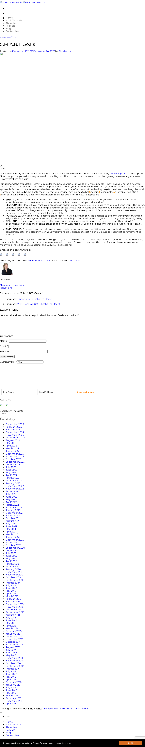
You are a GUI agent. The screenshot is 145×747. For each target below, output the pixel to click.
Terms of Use (67, 708)
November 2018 (15, 607)
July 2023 (11, 467)
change (3, 37)
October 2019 (13, 577)
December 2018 (15, 604)
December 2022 (15, 486)
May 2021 (11, 529)
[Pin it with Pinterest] (14, 255)
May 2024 (11, 443)
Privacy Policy (50, 708)
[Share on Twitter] (8, 255)
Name (4, 341)
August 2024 (13, 440)
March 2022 (12, 504)
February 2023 (14, 480)
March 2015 (12, 695)
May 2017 (11, 655)
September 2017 (15, 644)
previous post (117, 173)
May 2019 (11, 590)
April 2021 (11, 531)
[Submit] (1, 417)
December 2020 (15, 539)
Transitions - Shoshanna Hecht (34, 299)
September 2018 (15, 612)
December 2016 (15, 658)
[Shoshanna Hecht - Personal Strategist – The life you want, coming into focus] (22, 2)
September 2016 (15, 666)
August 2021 (13, 521)
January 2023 (13, 483)
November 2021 (14, 515)
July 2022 (11, 494)
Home (9, 17)
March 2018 (12, 628)
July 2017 (11, 650)
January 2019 (13, 601)
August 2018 (13, 615)
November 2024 (15, 435)
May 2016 (11, 676)
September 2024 (15, 437)
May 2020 (11, 558)
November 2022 (15, 488)
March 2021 (12, 534)
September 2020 (15, 547)
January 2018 (13, 633)
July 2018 (11, 617)
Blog (8, 28)
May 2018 (11, 623)
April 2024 (11, 445)
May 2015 (11, 693)
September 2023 (15, 461)
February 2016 (14, 682)
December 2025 (15, 424)
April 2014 (11, 703)
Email (4, 346)
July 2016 (11, 671)
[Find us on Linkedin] (8, 406)
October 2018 (13, 609)
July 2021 (11, 523)
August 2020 (13, 550)
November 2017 (14, 639)
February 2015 (13, 698)
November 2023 (15, 456)
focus (9, 37)
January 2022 (13, 510)
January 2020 (13, 569)
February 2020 (14, 566)
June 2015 (11, 690)
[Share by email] (26, 255)
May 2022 (11, 499)
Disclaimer (82, 708)
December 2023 (15, 453)
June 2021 (11, 526)
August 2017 (13, 647)
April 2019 (11, 593)
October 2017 (13, 642)
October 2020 (13, 545)
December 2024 (15, 432)
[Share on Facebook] (2, 255)
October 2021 (13, 518)
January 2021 (13, 537)
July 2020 (11, 553)
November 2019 (15, 574)
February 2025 (14, 427)
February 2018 (14, 631)
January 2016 (13, 685)
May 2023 (11, 472)
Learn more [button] (67, 743)
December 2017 (14, 636)
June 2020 (12, 556)
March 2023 (12, 478)
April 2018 (11, 625)
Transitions (6, 288)
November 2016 (15, 660)
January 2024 (13, 451)
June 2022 (11, 496)
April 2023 (11, 475)
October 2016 (13, 663)
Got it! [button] (130, 743)
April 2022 (11, 502)
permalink (74, 260)
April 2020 (11, 561)
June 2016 (11, 674)
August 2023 (13, 464)
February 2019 (14, 599)
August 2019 (13, 582)
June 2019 (11, 588)
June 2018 (11, 620)
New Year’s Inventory (12, 285)
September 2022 (15, 491)
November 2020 (15, 542)
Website (4, 351)
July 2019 (11, 585)
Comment (6, 336)
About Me (11, 23)
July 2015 (11, 687)
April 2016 (11, 679)
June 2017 (11, 652)
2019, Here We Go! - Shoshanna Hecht (38, 304)
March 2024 (12, 448)
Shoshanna (65, 51)
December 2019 (15, 572)
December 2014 (15, 701)
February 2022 (14, 507)
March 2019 (12, 596)
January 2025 (13, 429)
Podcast (10, 25)
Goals (13, 37)
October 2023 (13, 459)
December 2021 (14, 513)
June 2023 (11, 470)
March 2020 (12, 564)
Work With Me (14, 20)
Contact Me (12, 31)
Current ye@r (8, 361)
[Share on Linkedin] (20, 255)
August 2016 (13, 668)
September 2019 (15, 580)
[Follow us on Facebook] (2, 406)
